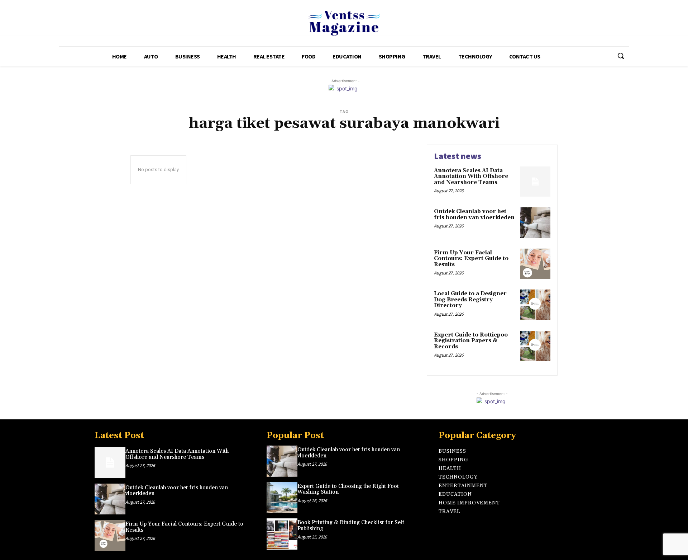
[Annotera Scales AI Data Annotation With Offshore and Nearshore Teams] (535, 181)
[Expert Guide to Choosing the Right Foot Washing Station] (282, 497)
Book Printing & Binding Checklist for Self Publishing (350, 525)
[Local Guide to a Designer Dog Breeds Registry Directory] (535, 305)
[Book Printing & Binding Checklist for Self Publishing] (282, 533)
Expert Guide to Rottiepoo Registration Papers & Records (471, 340)
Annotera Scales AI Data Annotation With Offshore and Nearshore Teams (471, 176)
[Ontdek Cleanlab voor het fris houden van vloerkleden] (535, 222)
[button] (620, 55)
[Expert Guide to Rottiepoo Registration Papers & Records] (535, 346)
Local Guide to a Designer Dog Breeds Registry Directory (470, 299)
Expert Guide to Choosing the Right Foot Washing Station (348, 489)
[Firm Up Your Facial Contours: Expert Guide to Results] (535, 264)
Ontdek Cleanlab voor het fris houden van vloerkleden (474, 214)
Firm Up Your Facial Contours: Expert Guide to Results (471, 258)
